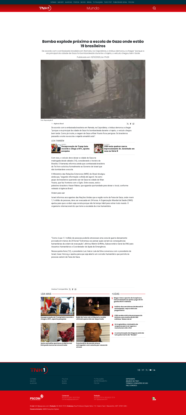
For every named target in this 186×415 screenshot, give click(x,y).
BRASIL (64, 383)
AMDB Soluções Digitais (51, 409)
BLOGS (64, 381)
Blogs (83, 2)
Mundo (93, 8)
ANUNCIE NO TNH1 (132, 381)
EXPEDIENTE (130, 379)
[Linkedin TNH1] (154, 370)
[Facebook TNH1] (143, 370)
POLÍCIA (65, 379)
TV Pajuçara (98, 2)
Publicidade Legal (120, 2)
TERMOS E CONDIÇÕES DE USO (137, 383)
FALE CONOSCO (131, 385)
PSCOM (96, 383)
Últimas (53, 2)
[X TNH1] (147, 370)
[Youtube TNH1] (151, 370)
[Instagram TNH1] (139, 370)
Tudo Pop (108, 2)
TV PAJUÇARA (99, 379)
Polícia (76, 2)
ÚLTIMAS (33, 379)
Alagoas (68, 2)
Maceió (61, 2)
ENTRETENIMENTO (100, 381)
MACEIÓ (33, 381)
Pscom (131, 2)
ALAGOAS (33, 383)
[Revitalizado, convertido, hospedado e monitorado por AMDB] (154, 398)
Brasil (89, 2)
